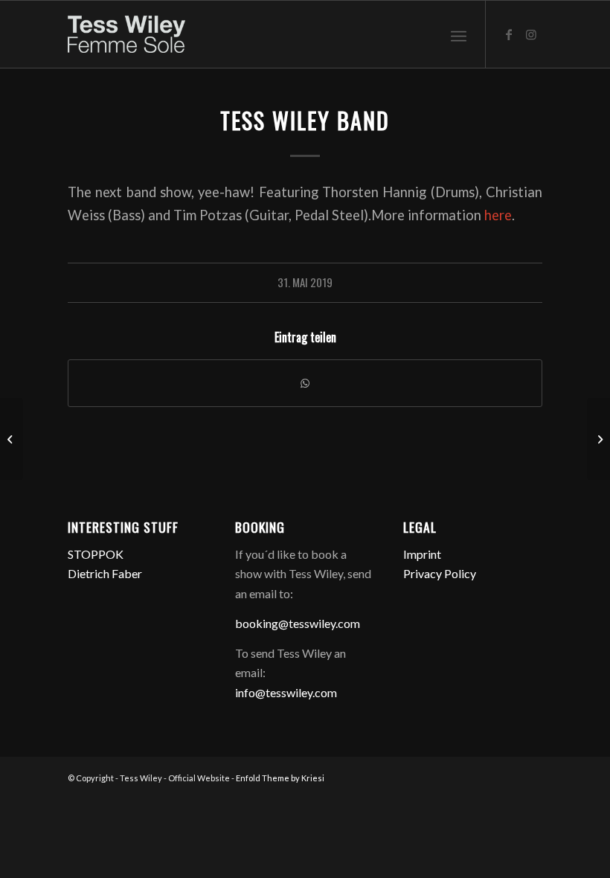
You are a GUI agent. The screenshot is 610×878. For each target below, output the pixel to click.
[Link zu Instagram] (531, 34)
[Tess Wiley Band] (11, 439)
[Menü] (458, 34)
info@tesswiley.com (286, 692)
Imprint (422, 554)
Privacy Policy (439, 573)
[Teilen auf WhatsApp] (305, 383)
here (498, 215)
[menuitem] (458, 34)
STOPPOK (95, 554)
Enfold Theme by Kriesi (280, 778)
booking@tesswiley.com (297, 623)
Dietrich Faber (105, 573)
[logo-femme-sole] (126, 34)
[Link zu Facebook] (509, 34)
